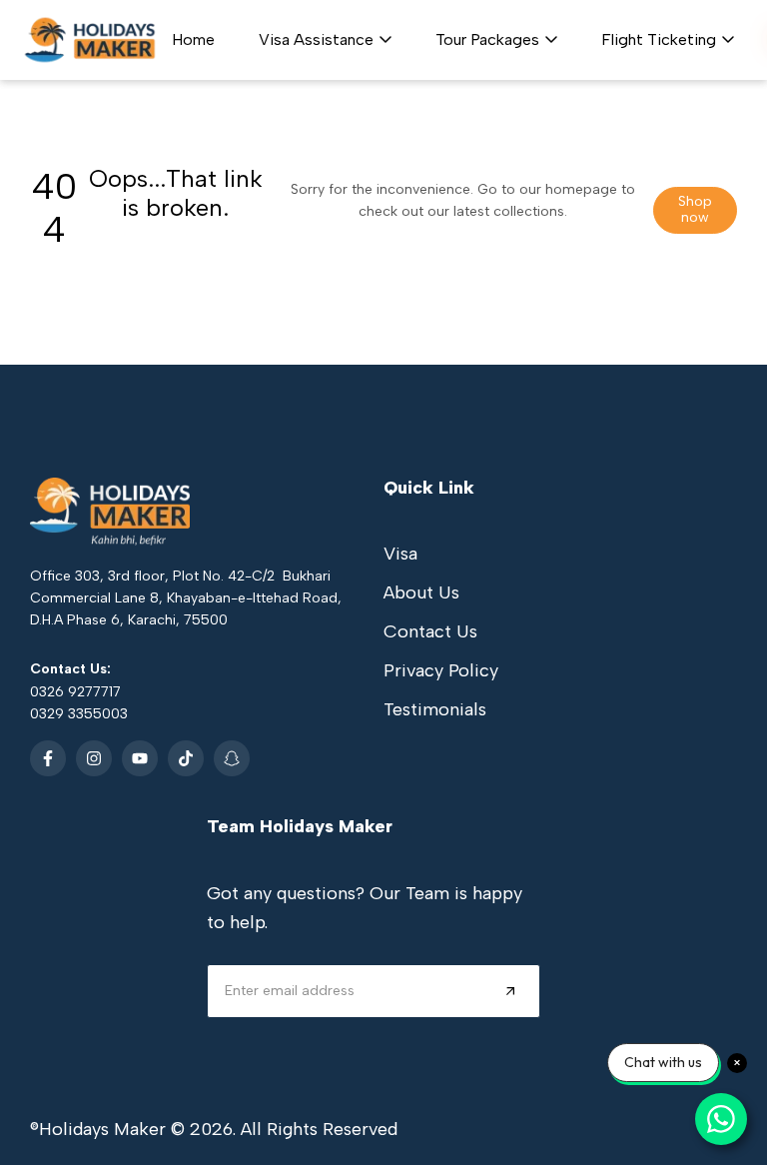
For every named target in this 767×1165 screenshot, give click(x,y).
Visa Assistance (316, 39)
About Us (421, 592)
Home (193, 39)
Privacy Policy (441, 670)
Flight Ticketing (658, 39)
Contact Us (430, 631)
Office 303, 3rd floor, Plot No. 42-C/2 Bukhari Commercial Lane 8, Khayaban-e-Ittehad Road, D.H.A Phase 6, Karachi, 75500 (186, 598)
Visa (400, 554)
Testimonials (435, 709)
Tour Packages (487, 39)
